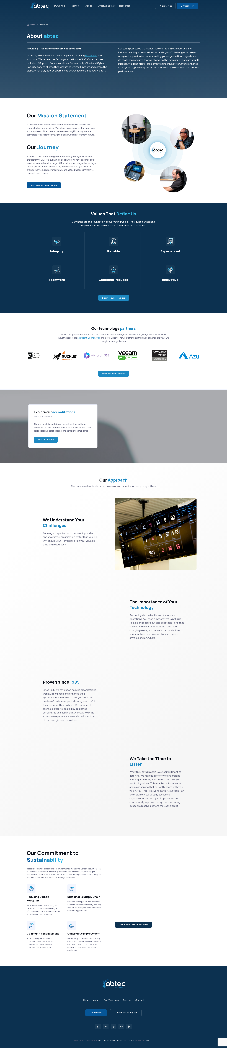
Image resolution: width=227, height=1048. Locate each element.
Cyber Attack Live (107, 5)
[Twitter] (106, 1026)
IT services (91, 55)
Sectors (75, 5)
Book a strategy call (127, 1012)
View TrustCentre (46, 439)
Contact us (166, 6)
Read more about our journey (44, 185)
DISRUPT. (149, 1040)
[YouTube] (121, 1026)
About (89, 5)
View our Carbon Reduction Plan (133, 924)
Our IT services (111, 1000)
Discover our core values (113, 298)
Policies (130, 1040)
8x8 (98, 337)
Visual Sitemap (116, 1040)
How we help (59, 5)
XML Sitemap (103, 1040)
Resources (124, 5)
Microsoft (82, 337)
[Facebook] (98, 1026)
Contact (139, 1000)
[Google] (113, 1026)
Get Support (96, 1012)
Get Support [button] (188, 6)
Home (32, 24)
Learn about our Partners (113, 373)
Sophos (92, 337)
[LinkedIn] (129, 1026)
